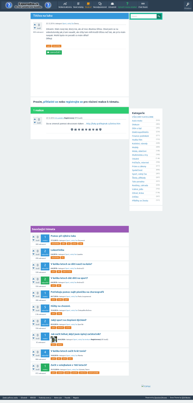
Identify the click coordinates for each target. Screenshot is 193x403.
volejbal (60, 372)
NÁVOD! (33, 398)
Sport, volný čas (68, 23)
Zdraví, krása (138, 193)
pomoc (74, 243)
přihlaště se (50, 101)
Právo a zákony (139, 166)
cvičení (68, 327)
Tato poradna (138, 181)
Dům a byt (137, 128)
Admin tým (58, 398)
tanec (53, 299)
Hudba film (137, 140)
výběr (63, 243)
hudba (60, 299)
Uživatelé (112, 7)
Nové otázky (78, 7)
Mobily (135, 147)
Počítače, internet (140, 162)
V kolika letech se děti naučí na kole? (71, 264)
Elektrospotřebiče (140, 132)
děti (59, 271)
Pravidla (67, 398)
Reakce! (88, 7)
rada (80, 243)
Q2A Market (186, 398)
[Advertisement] (79, 75)
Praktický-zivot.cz (45, 398)
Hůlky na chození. (60, 306)
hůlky (59, 313)
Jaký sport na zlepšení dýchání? (68, 320)
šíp (63, 257)
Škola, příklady (139, 178)
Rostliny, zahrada (140, 185)
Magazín (76, 398)
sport (48, 46)
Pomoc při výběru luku (63, 236)
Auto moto (137, 121)
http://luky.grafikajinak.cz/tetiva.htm (103, 123)
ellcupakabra (59, 118)
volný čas (83, 372)
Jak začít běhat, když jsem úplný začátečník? (76, 334)
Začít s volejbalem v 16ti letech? (69, 365)
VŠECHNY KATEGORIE (142, 117)
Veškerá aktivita (65, 7)
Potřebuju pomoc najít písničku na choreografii (77, 292)
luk (69, 243)
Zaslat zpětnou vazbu (10, 398)
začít (64, 358)
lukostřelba (56, 46)
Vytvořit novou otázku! (127, 7)
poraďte (74, 372)
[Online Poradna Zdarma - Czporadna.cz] (29, 5)
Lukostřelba (57, 250)
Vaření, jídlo (137, 189)
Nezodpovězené (100, 7)
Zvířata (135, 197)
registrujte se (74, 101)
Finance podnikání (140, 136)
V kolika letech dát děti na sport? (69, 278)
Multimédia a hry (140, 155)
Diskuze (135, 124)
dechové (60, 327)
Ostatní (135, 159)
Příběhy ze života (140, 200)
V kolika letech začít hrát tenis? (68, 351)
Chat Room (143, 7)
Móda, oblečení (139, 151)
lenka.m (87, 339)
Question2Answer (160, 398)
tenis (70, 358)
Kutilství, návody (139, 143)
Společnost (137, 170)
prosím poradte (93, 372)
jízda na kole (67, 271)
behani (60, 344)
